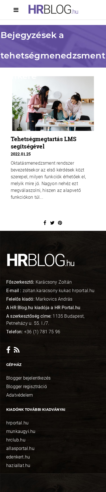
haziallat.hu (18, 465)
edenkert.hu (18, 457)
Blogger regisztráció (26, 386)
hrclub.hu (15, 440)
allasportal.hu (20, 448)
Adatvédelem (19, 395)
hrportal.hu (17, 423)
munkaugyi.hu (20, 431)
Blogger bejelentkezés (28, 378)
